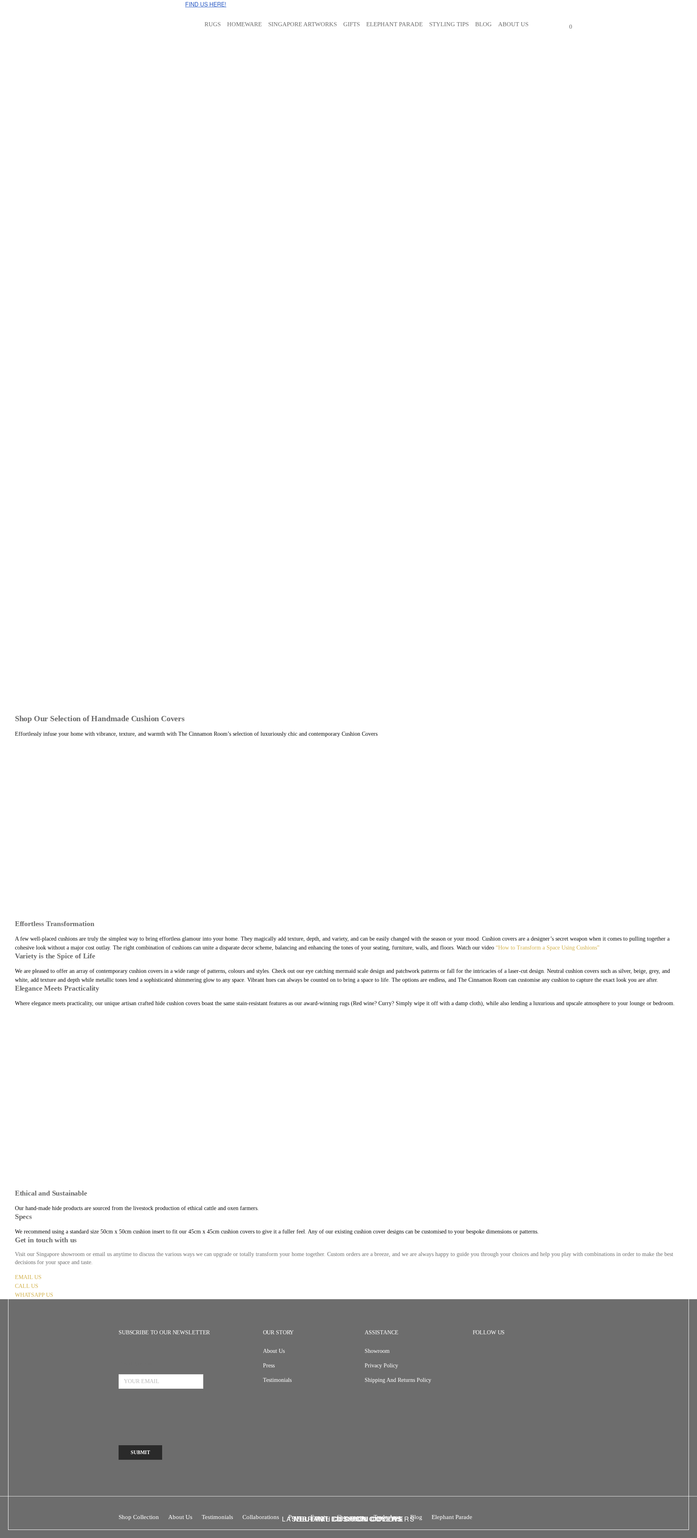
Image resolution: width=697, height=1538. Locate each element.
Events (319, 1517)
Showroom (377, 1351)
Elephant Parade (452, 1517)
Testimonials (277, 1380)
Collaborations (260, 1517)
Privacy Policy (381, 1366)
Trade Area (387, 1517)
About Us (274, 1351)
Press (269, 1366)
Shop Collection (139, 1517)
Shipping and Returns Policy (398, 1380)
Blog (416, 1517)
